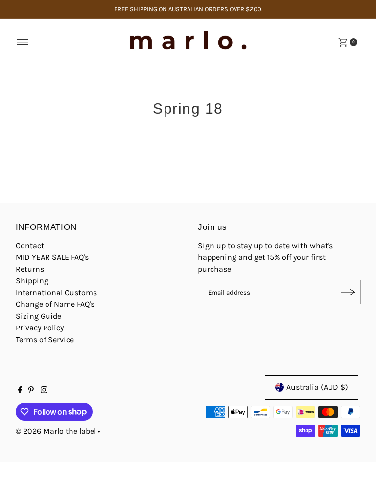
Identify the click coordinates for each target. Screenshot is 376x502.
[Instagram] (44, 390)
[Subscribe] (348, 292)
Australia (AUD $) (317, 387)
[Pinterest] (31, 390)
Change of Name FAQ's (55, 304)
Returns (30, 269)
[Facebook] (20, 390)
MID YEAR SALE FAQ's (52, 257)
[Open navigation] (22, 42)
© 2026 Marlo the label (56, 431)
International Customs (56, 292)
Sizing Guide (38, 316)
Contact (30, 245)
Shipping (32, 280)
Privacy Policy (40, 327)
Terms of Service (45, 339)
